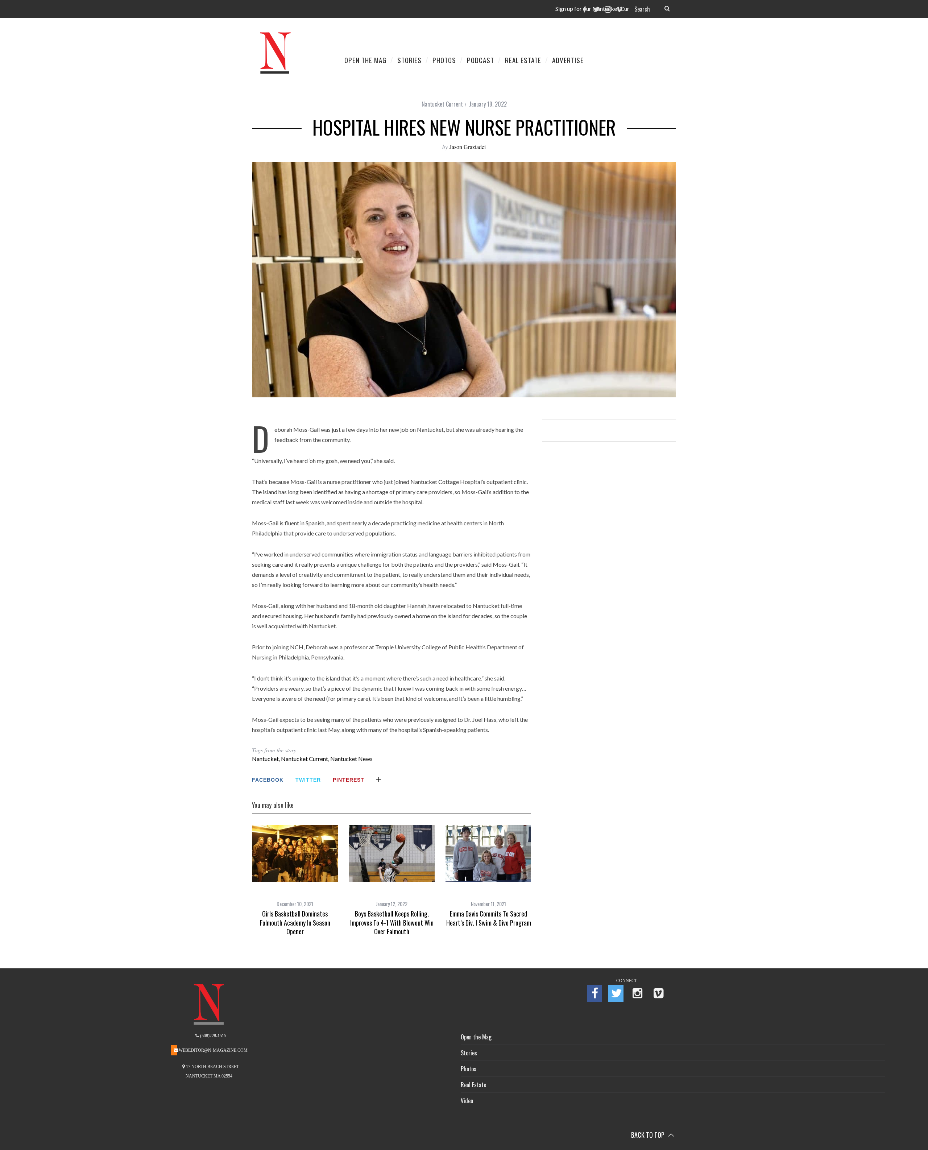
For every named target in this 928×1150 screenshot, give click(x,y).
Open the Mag (476, 1037)
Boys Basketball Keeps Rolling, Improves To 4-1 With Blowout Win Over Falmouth (392, 922)
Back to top (648, 1134)
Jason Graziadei (468, 146)
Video (467, 1100)
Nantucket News (351, 758)
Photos (468, 1068)
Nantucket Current (442, 104)
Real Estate (473, 1084)
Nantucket (265, 758)
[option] (295, 880)
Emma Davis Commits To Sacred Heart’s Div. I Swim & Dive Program (488, 918)
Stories (469, 1052)
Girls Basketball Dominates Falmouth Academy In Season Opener (295, 922)
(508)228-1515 (212, 1035)
